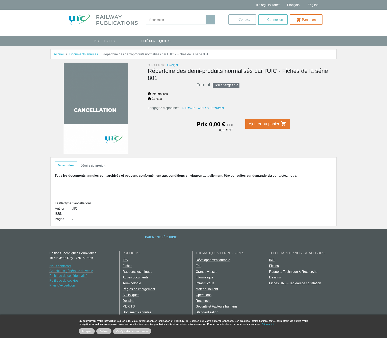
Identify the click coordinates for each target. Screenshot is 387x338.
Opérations (203, 295)
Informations (159, 94)
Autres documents (135, 277)
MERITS (129, 306)
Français (217, 108)
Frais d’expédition (62, 285)
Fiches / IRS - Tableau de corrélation (295, 283)
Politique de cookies (63, 280)
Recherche (203, 300)
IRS (125, 260)
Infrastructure (205, 283)
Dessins (128, 300)
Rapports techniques (137, 271)
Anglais (203, 108)
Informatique (204, 277)
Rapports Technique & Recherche (293, 271)
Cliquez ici (268, 324)
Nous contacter (60, 266)
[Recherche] (210, 19)
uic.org (261, 5)
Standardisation (207, 312)
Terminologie (132, 283)
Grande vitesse (206, 271)
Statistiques (131, 295)
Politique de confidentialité (68, 275)
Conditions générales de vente (71, 271)
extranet (274, 5)
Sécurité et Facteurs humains (216, 306)
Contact (156, 98)
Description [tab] (66, 165)
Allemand (188, 108)
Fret (198, 266)
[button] (242, 19)
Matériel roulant (207, 289)
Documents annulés (137, 312)
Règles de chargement (139, 289)
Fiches (127, 266)
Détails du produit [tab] (93, 165)
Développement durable (213, 260)
